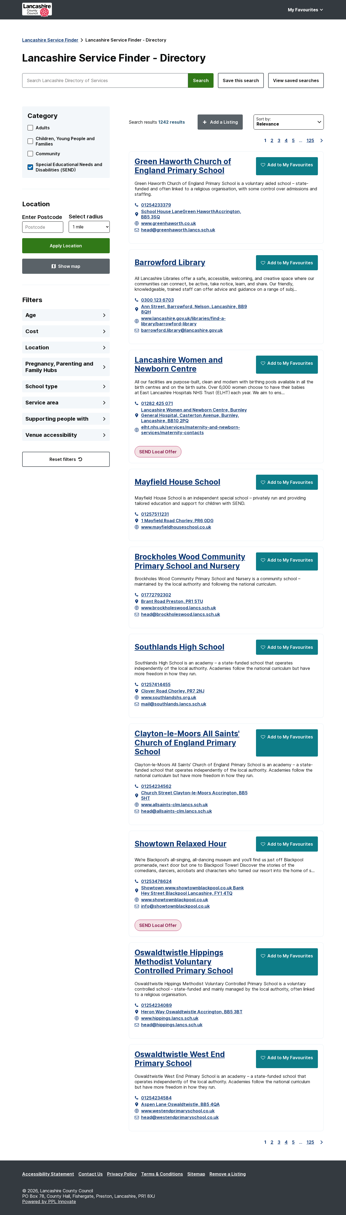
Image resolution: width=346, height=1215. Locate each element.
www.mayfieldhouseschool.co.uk (176, 527)
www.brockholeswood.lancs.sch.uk (178, 607)
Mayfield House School (177, 482)
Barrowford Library (170, 262)
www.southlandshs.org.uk (168, 697)
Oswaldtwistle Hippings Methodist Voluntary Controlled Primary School (184, 961)
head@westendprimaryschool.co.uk (180, 1117)
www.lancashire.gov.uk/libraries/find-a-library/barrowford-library (183, 321)
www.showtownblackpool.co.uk (174, 899)
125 (310, 140)
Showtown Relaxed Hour (181, 843)
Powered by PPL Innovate (49, 1201)
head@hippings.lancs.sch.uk (171, 1024)
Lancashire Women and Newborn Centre (179, 365)
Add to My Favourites (290, 164)
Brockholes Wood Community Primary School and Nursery (190, 561)
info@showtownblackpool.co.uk (175, 906)
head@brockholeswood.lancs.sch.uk (180, 614)
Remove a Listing (227, 1174)
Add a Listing (223, 122)
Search (201, 80)
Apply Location (66, 245)
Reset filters (62, 459)
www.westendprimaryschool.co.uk (178, 1110)
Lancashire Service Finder (50, 40)
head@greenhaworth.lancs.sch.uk (178, 229)
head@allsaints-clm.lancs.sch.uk (176, 811)
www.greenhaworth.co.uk (168, 223)
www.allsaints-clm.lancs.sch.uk (174, 804)
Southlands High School (179, 647)
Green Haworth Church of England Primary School (183, 166)
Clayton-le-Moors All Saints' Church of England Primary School (187, 742)
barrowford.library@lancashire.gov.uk (182, 330)
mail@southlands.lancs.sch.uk (173, 704)
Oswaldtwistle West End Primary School (180, 1059)
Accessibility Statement (48, 1174)
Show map (69, 266)
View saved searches (296, 80)
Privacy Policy (122, 1174)
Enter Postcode (42, 217)
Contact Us (90, 1174)
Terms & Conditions (162, 1174)
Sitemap (196, 1174)
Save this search (241, 80)
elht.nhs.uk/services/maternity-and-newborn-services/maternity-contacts (190, 429)
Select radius (86, 216)
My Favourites (303, 9)
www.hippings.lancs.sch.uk (169, 1018)
